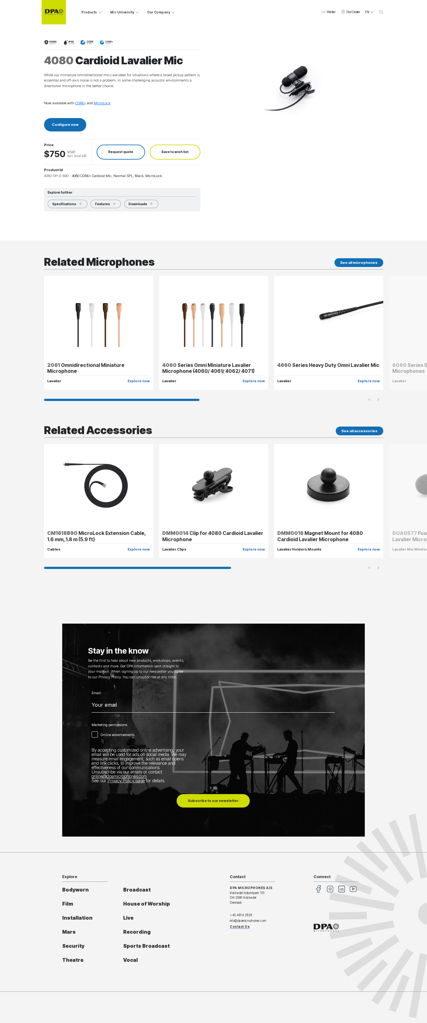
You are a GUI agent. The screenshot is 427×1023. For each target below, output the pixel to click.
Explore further (60, 192)
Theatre (72, 960)
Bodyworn (75, 890)
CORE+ (80, 103)
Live (128, 918)
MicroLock (102, 103)
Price (49, 145)
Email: (97, 693)
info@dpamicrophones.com (248, 920)
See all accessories (359, 431)
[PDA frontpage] (54, 12)
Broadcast (137, 890)
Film (67, 904)
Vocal (130, 960)
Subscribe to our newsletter (213, 800)
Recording (137, 932)
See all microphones (358, 262)
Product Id (53, 170)
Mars (69, 932)
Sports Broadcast (146, 946)
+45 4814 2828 (241, 915)
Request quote (120, 152)
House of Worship (146, 904)
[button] (328, 12)
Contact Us (240, 926)
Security (73, 946)
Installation (77, 918)
